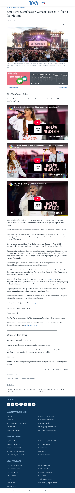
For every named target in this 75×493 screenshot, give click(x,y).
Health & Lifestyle (44, 469)
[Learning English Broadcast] (45, 490)
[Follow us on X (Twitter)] (12, 404)
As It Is (9, 479)
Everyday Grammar (44, 465)
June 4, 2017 (35, 303)
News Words (42, 451)
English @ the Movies (13, 444)
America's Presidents (13, 469)
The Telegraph (49, 279)
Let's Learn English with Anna (16, 451)
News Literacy (42, 448)
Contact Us (10, 420)
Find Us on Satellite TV (45, 423)
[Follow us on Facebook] (8, 404)
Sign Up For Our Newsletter (47, 416)
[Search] (61, 490)
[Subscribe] (33, 404)
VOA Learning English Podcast (47, 483)
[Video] (29, 490)
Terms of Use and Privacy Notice (17, 423)
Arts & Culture (11, 476)
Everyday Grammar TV (14, 448)
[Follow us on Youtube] (17, 404)
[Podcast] (29, 404)
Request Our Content (13, 430)
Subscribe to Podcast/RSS (46, 420)
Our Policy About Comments (47, 430)
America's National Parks (14, 465)
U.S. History (42, 476)
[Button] (66, 24)
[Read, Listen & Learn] (13, 490)
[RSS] (25, 404)
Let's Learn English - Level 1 (15, 455)
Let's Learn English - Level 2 (47, 441)
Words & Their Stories (45, 479)
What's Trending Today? (16, 8)
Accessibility (11, 427)
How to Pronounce (44, 455)
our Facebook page (30, 325)
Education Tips (11, 486)
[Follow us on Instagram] (21, 404)
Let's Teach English (44, 444)
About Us (9, 416)
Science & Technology (45, 472)
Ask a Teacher (11, 483)
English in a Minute (13, 441)
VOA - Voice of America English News (45, 77)
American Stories (12, 472)
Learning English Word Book (47, 427)
